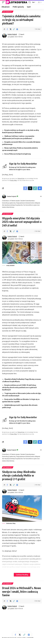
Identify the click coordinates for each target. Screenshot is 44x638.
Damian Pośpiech (12, 34)
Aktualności (7, 11)
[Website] (41, 196)
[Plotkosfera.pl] (17, 2)
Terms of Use (21, 178)
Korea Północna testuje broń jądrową (17, 154)
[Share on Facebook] (7, 29)
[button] (4, 2)
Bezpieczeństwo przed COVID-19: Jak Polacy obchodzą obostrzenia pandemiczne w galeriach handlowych (19, 387)
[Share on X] (10, 29)
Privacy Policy (13, 180)
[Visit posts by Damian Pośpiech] (4, 35)
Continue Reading (22, 575)
